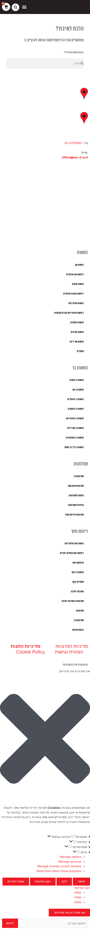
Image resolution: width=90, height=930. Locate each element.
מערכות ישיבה (77, 591)
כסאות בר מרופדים (75, 399)
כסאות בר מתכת (76, 380)
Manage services (69, 861)
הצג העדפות (43, 881)
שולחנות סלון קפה (76, 486)
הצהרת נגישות (69, 652)
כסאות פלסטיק (77, 322)
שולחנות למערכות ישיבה (73, 601)
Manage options (70, 856)
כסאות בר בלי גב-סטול (74, 447)
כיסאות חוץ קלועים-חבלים (72, 553)
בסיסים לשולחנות (76, 505)
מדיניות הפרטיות (71, 646)
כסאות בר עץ (78, 389)
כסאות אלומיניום (76, 303)
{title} (77, 892)
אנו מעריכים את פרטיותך (69, 912)
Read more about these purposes (59, 871)
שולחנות (80, 610)
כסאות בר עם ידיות (75, 428)
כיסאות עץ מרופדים (75, 274)
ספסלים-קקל (78, 582)
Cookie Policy (30, 652)
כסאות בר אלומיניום (75, 418)
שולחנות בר (78, 476)
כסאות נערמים (77, 332)
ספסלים (80, 351)
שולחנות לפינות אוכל (74, 514)
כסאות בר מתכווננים (75, 437)
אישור (81, 881)
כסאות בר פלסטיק (76, 409)
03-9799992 (73, 143)
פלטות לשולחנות (76, 495)
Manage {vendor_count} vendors (59, 866)
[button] (24, 7)
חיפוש (10, 923)
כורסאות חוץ (78, 562)
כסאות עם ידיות (77, 341)
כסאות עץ (79, 265)
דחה (64, 881)
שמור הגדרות (16, 881)
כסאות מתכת (78, 284)
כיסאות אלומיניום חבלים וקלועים (69, 313)
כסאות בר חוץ (78, 572)
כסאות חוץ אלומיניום (74, 543)
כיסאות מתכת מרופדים (73, 293)
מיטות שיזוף (78, 630)
